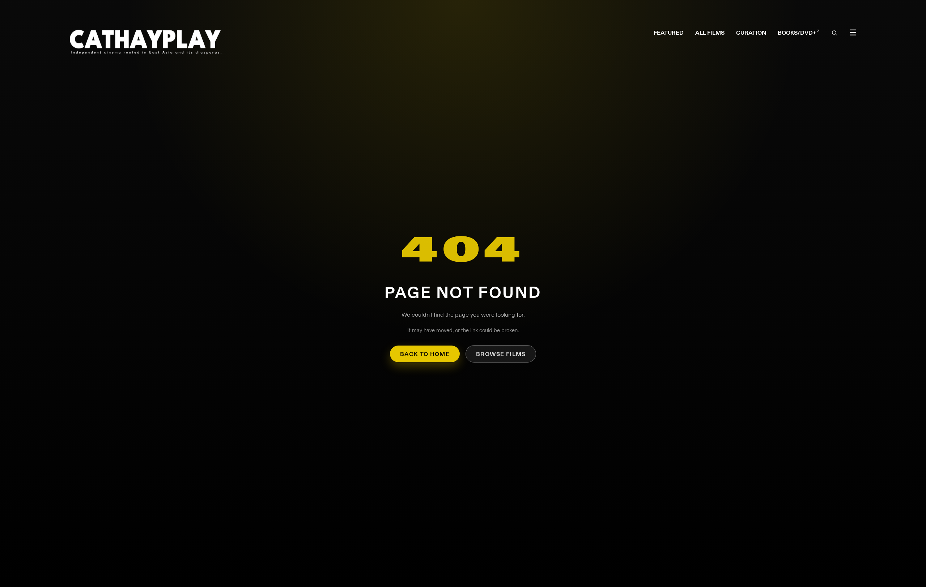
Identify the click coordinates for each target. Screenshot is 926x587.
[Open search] (834, 33)
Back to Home (425, 354)
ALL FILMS (710, 32)
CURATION (751, 32)
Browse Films (501, 354)
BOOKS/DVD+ (799, 33)
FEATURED (669, 32)
